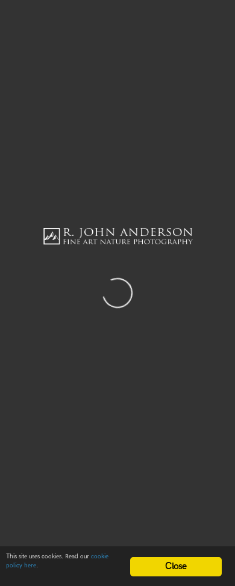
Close (175, 566)
